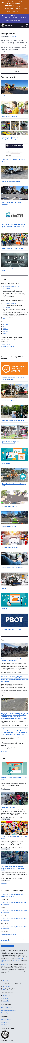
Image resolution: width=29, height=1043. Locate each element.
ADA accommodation (6, 1007)
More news (4, 751)
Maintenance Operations (9, 400)
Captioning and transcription (8, 1010)
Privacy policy (4, 1013)
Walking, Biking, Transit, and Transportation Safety (10, 442)
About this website (6, 1019)
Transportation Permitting (10, 547)
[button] (22, 25)
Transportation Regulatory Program (12, 568)
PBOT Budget (6, 463)
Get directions (4, 344)
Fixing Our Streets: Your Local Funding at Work (14, 484)
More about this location (7, 346)
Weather (4, 588)
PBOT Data (5, 609)
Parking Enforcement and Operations (13, 420)
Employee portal (5, 1022)
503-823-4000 (16, 960)
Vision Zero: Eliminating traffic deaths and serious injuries (13, 378)
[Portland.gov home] (6, 25)
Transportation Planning (9, 506)
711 (2, 961)
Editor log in (4, 1025)
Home (2, 29)
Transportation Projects (9, 526)
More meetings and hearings (8, 934)
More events (4, 883)
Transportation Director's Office (11, 629)
